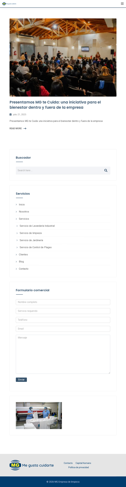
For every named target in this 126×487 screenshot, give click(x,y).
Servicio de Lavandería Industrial (37, 225)
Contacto (23, 268)
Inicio (22, 204)
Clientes (23, 254)
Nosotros (24, 211)
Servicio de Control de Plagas (36, 247)
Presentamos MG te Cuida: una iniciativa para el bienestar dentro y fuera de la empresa (55, 105)
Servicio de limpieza (31, 233)
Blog (21, 261)
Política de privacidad (78, 467)
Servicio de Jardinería (31, 240)
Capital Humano (83, 463)
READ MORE (16, 128)
